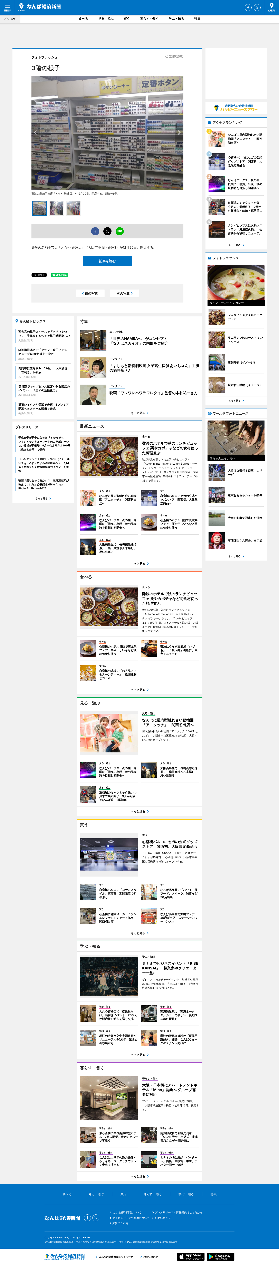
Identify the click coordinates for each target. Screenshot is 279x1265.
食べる (83, 18)
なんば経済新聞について (127, 1212)
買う (127, 18)
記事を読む (107, 261)
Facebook (248, 7)
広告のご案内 (120, 1223)
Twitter (257, 7)
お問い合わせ (163, 1217)
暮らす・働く (149, 18)
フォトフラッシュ (44, 57)
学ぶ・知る (176, 18)
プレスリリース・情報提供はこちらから (179, 1212)
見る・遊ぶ (106, 18)
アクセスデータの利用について (131, 1217)
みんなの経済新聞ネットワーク (65, 1257)
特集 (197, 18)
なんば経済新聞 (39, 7)
